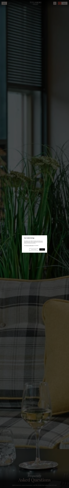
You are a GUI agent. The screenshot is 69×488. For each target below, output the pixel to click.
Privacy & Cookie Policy (29, 245)
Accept (42, 249)
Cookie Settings (34, 249)
